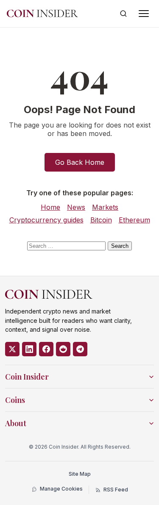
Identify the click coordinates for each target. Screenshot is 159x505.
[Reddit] (63, 349)
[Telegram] (80, 349)
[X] (12, 349)
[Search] (123, 13)
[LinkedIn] (29, 349)
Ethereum (134, 220)
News (76, 207)
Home (50, 207)
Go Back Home (79, 162)
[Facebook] (46, 349)
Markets (105, 207)
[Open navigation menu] (143, 13)
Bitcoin (101, 220)
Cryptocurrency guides (46, 220)
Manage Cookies (61, 489)
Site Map (80, 474)
